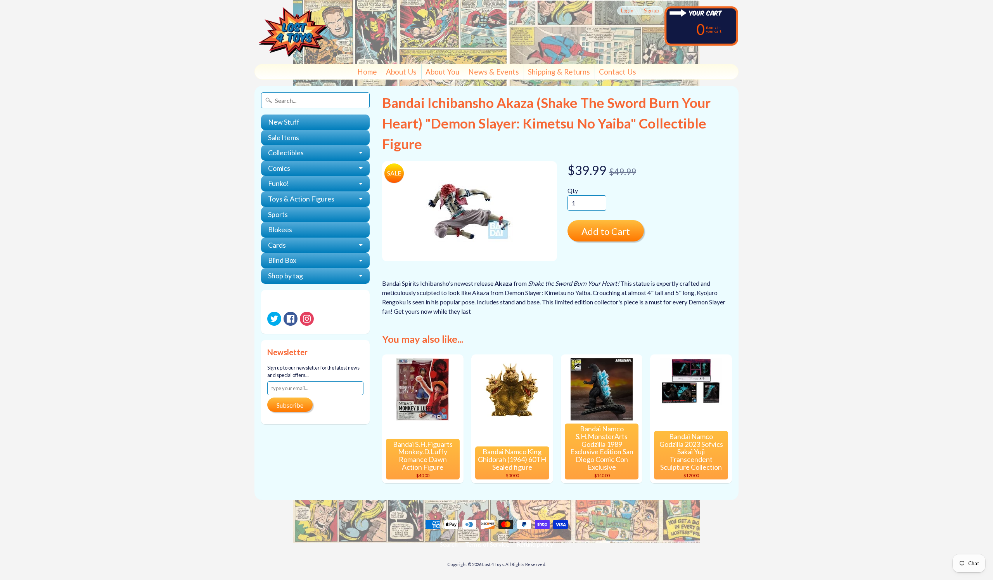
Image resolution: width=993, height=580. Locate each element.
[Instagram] (307, 319)
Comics (279, 168)
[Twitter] (274, 319)
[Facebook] (291, 319)
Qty (572, 190)
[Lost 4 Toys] (293, 32)
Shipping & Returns (559, 71)
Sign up (651, 10)
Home (367, 71)
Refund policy (535, 544)
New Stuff (283, 122)
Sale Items (283, 137)
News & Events (493, 71)
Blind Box (282, 260)
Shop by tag (285, 275)
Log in (627, 10)
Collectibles (286, 152)
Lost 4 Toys (493, 564)
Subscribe (290, 405)
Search (449, 544)
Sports (278, 214)
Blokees (280, 229)
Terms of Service (487, 544)
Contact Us (617, 71)
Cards (277, 245)
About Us (401, 71)
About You (442, 71)
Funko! (278, 183)
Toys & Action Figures (301, 198)
